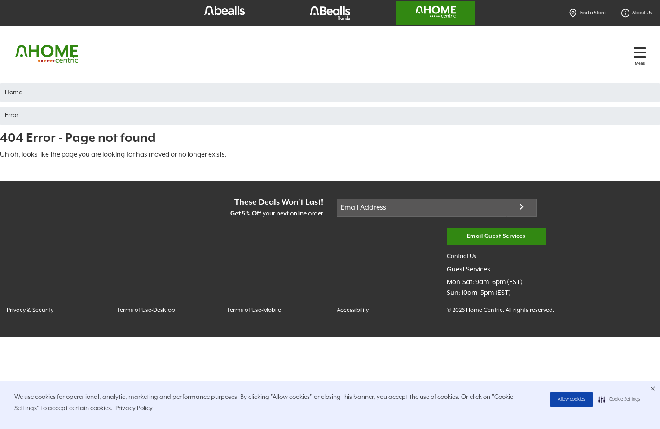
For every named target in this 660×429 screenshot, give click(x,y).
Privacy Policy (134, 408)
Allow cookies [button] (571, 399)
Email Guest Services (496, 236)
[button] (619, 399)
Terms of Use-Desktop (146, 310)
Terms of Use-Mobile (254, 310)
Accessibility (353, 310)
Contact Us (461, 256)
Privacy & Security (30, 310)
